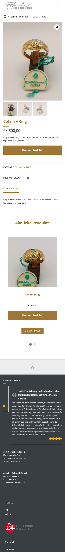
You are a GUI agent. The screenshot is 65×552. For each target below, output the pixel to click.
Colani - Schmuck (19, 16)
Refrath (8, 514)
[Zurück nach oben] (32, 367)
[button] (57, 27)
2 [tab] (34, 344)
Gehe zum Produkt (32, 331)
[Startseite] (19, 5)
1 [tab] (30, 344)
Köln (7, 510)
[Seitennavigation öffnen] (56, 5)
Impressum (10, 549)
